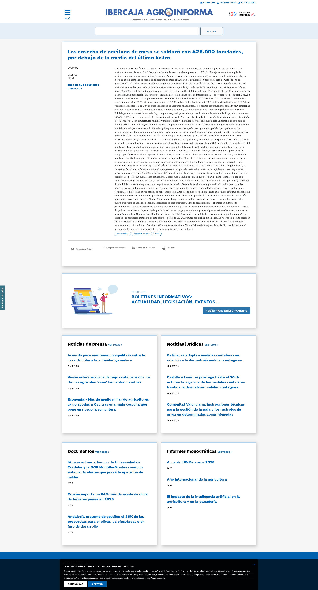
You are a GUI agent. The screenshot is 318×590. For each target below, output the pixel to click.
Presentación (2, 298)
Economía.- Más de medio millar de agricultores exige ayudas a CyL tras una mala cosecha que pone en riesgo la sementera (108, 404)
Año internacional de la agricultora (197, 479)
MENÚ (67, 18)
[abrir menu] (67, 13)
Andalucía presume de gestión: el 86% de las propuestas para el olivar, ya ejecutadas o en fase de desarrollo (106, 521)
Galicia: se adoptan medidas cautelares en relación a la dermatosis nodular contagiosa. (205, 357)
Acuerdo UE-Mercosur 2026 (190, 461)
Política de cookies (158, 578)
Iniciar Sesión (228, 2)
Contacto (209, 2)
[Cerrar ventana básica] (254, 564)
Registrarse (248, 2)
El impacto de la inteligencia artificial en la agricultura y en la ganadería (203, 499)
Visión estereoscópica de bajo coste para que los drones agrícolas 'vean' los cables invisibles (109, 379)
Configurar (75, 583)
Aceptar (97, 583)
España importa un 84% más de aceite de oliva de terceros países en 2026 (108, 496)
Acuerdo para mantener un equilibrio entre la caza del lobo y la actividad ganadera (106, 357)
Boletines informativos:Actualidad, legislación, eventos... (175, 299)
